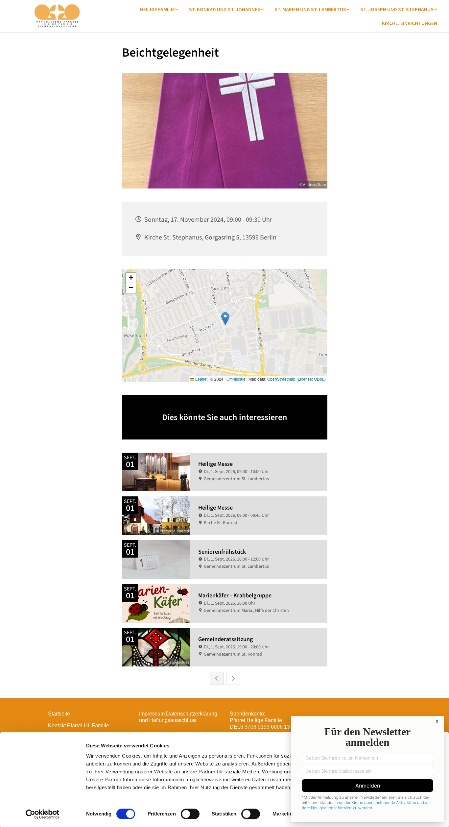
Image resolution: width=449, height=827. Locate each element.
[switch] (190, 814)
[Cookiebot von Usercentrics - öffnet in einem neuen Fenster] (42, 814)
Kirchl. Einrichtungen (409, 23)
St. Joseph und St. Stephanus (397, 9)
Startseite (59, 713)
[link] (159, 9)
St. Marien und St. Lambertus (310, 9)
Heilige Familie (157, 9)
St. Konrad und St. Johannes (224, 9)
